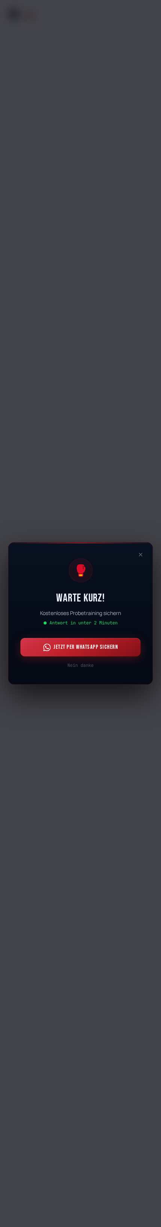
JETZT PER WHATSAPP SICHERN (86, 647)
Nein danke (80, 666)
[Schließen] (141, 555)
